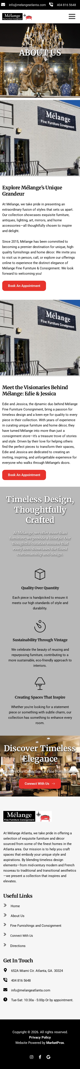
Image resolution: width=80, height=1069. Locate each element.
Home (15, 906)
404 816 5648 (66, 5)
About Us (17, 916)
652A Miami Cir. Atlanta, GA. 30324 (37, 971)
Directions (18, 946)
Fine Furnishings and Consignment (35, 926)
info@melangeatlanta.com (27, 5)
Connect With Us (21, 935)
